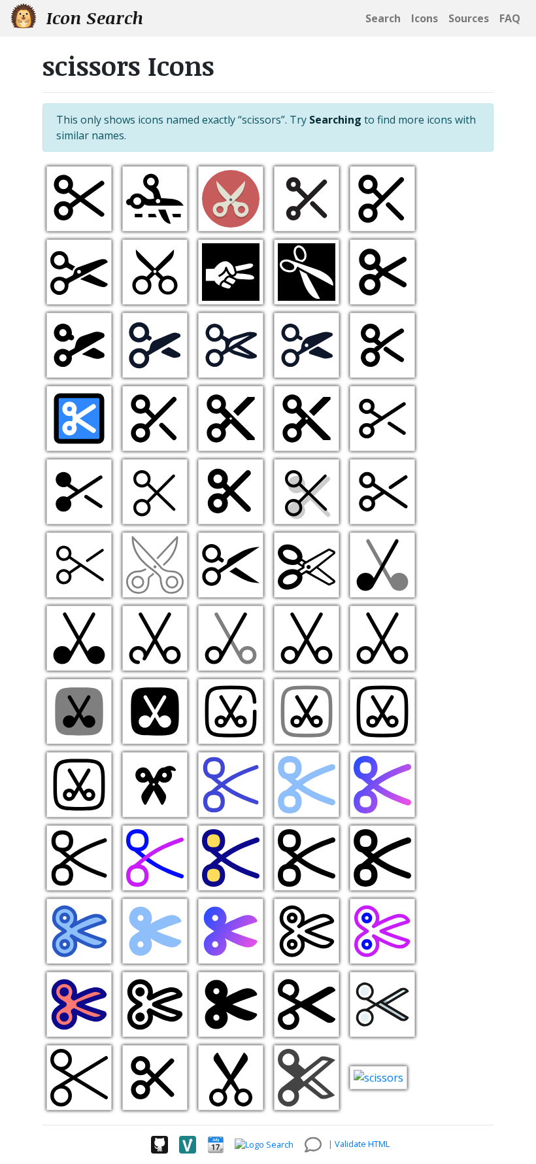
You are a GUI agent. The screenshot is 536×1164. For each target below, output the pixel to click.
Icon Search (92, 17)
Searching (335, 119)
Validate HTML (362, 1144)
